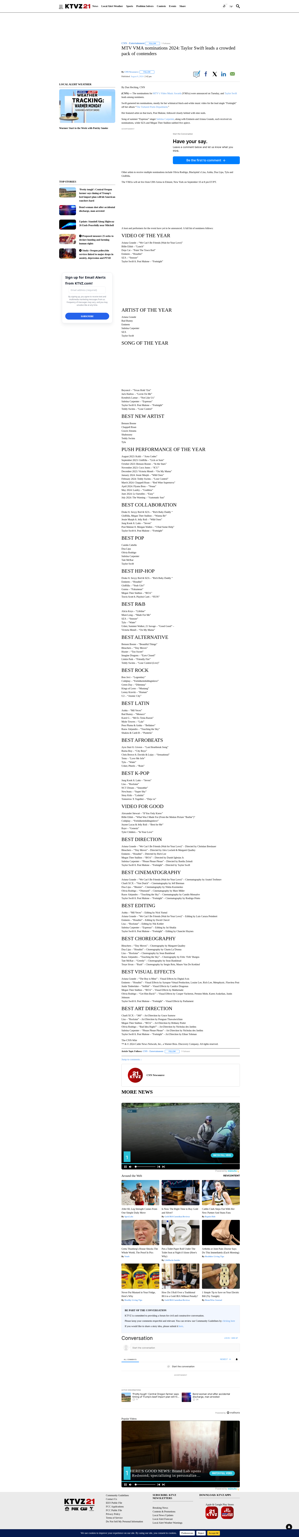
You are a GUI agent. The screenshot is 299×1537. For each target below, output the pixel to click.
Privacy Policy (113, 1514)
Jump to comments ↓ (131, 1059)
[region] (180, 1375)
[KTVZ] (78, 6)
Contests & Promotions (164, 1511)
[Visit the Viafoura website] (233, 1412)
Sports (129, 6)
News (95, 6)
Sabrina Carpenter (165, 119)
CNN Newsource (131, 72)
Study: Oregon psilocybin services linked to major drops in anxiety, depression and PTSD (96, 254)
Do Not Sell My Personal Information (124, 1521)
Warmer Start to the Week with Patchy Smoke (83, 128)
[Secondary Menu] (63, 6)
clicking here (228, 1321)
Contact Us (111, 1499)
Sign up (234, 1338)
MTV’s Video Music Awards (167, 93)
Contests (161, 6)
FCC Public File (114, 1510)
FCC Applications (115, 1506)
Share (182, 6)
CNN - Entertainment (153, 1051)
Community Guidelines (117, 1495)
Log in (227, 1338)
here (181, 1326)
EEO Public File (114, 1502)
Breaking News (160, 1507)
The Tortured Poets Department (151, 107)
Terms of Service (114, 1517)
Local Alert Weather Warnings (167, 1522)
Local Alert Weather (112, 6)
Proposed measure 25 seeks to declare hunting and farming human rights (96, 240)
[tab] (130, 1359)
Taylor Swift (231, 93)
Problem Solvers (145, 6)
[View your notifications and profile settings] (237, 1359)
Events (172, 6)
